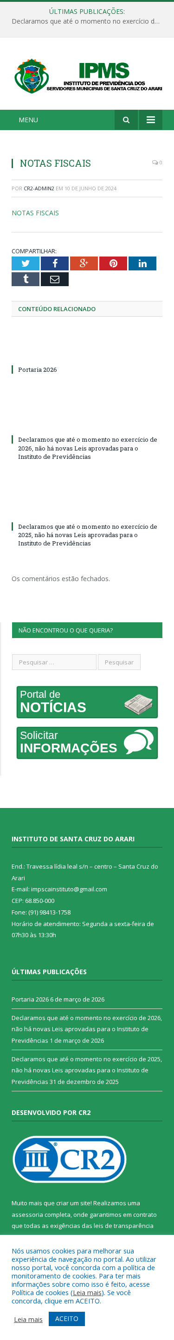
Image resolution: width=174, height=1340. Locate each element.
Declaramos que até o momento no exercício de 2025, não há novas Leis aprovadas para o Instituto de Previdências (87, 534)
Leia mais (87, 1292)
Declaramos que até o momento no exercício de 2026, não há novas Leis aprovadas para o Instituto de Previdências (89, 21)
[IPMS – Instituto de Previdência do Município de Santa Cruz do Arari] (87, 75)
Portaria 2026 (37, 369)
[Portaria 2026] (87, 352)
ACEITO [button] (66, 1318)
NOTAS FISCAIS (35, 212)
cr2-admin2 (39, 188)
